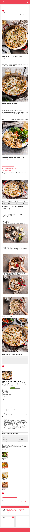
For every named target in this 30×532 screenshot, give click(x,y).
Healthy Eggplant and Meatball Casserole (8, 166)
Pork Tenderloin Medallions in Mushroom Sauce (9, 168)
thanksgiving (13, 497)
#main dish (9, 497)
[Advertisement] (22, 521)
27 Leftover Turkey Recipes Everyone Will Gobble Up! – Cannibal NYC (15, 509)
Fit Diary (3, 1)
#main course (6, 497)
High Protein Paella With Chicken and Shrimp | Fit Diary (13, 510)
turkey (16, 497)
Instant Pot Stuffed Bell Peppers (7, 161)
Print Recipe (13, 387)
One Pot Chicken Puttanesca (6, 170)
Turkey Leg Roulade (5, 159)
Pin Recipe (18, 387)
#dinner (3, 497)
